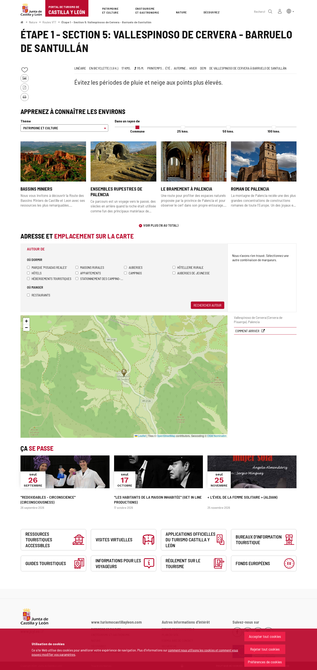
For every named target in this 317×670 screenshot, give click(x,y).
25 (182, 131)
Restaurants (41, 295)
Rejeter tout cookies (265, 649)
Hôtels (37, 273)
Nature (33, 22)
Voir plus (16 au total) (160, 225)
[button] (290, 11)
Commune (137, 131)
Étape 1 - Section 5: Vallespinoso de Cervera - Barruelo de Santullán (106, 22)
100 (274, 131)
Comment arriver (247, 331)
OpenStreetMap (166, 436)
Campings (135, 273)
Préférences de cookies (265, 661)
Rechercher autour (207, 305)
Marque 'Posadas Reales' (49, 267)
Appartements (90, 273)
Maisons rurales (92, 267)
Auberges (136, 267)
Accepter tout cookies (265, 636)
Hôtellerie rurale (190, 267)
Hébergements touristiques (51, 279)
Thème (25, 121)
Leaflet (141, 436)
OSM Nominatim (216, 436)
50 (228, 131)
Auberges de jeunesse (193, 273)
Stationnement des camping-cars (102, 279)
